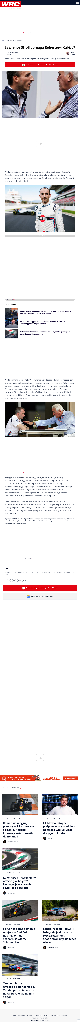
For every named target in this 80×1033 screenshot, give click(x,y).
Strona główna (19, 1015)
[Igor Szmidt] (44, 838)
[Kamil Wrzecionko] (4, 841)
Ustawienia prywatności (40, 1020)
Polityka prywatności (40, 1018)
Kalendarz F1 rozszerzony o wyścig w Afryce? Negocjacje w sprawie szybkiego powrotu (19, 882)
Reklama (39, 1015)
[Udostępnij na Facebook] (9, 580)
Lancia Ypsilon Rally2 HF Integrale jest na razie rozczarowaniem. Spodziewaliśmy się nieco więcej (59, 935)
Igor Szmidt (51, 838)
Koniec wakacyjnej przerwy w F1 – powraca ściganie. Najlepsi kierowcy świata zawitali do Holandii (19, 829)
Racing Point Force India (39, 572)
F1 (5, 572)
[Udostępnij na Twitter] (24, 580)
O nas (46, 1015)
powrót (28, 572)
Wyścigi (8, 54)
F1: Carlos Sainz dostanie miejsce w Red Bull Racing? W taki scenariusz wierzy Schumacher (19, 935)
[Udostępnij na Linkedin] (19, 580)
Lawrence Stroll (19, 572)
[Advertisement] (40, 17)
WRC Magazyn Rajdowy (59, 1015)
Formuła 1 (10, 572)
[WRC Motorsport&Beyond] (11, 9)
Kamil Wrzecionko (13, 842)
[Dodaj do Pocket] (14, 580)
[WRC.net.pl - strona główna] (3, 40)
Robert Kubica (52, 572)
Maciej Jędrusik (73, 53)
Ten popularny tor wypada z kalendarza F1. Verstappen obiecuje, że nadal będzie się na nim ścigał (19, 990)
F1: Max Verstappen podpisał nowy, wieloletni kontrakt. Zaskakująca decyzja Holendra (59, 828)
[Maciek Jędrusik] (67, 53)
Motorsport (10, 40)
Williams (60, 572)
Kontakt (30, 1015)
